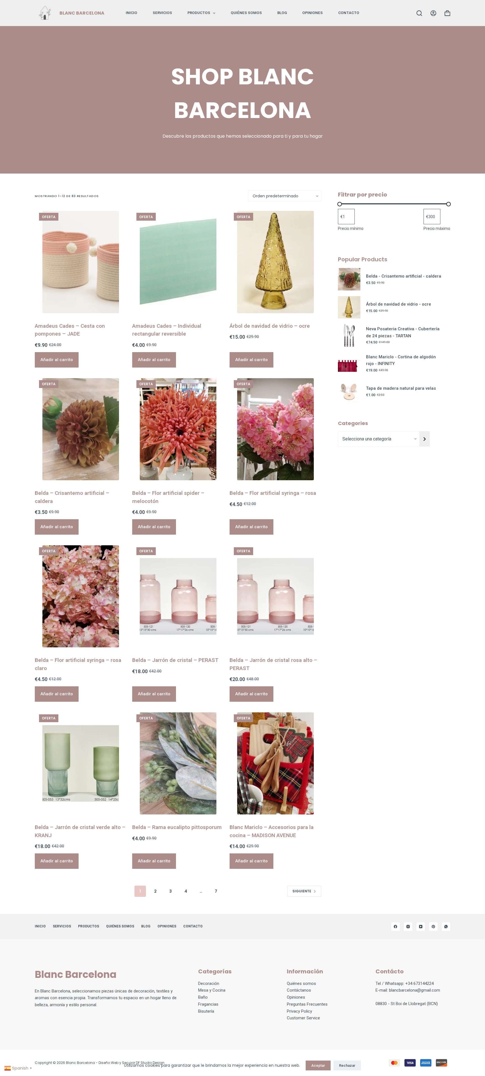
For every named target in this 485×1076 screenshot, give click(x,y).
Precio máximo (437, 228)
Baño (203, 997)
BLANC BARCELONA (82, 13)
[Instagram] (408, 926)
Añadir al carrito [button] (56, 359)
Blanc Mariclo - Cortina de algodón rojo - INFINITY (401, 360)
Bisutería (206, 1011)
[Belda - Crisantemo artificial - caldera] (80, 429)
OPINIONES (312, 13)
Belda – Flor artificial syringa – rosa (273, 493)
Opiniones (296, 997)
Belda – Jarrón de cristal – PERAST (175, 660)
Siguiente (301, 891)
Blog (282, 13)
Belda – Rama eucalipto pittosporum (177, 827)
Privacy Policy (299, 1011)
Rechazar (347, 1065)
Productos (198, 13)
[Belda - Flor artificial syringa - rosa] (275, 429)
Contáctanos (299, 990)
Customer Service (303, 1017)
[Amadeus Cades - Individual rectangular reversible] (178, 262)
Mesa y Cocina (211, 990)
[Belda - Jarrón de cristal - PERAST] (178, 596)
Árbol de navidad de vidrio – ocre (270, 326)
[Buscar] (419, 13)
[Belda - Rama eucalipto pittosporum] (178, 763)
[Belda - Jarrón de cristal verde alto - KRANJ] (80, 763)
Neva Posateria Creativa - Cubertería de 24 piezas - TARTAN (403, 332)
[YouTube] (421, 926)
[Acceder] (433, 13)
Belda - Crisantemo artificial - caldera (403, 276)
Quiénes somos (246, 13)
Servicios (162, 13)
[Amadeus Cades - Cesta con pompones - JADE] (80, 262)
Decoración (208, 983)
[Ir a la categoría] (425, 439)
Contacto (348, 13)
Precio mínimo (350, 228)
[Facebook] (395, 926)
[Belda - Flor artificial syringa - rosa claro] (80, 596)
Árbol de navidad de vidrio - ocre (398, 304)
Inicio (131, 13)
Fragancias (208, 1004)
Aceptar (318, 1065)
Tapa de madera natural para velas (401, 388)
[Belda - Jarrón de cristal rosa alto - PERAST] (275, 596)
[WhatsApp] (446, 926)
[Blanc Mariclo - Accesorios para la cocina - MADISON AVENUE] (275, 763)
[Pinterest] (433, 926)
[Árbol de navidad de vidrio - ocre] (275, 262)
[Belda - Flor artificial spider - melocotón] (178, 429)
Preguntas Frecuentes (307, 1004)
